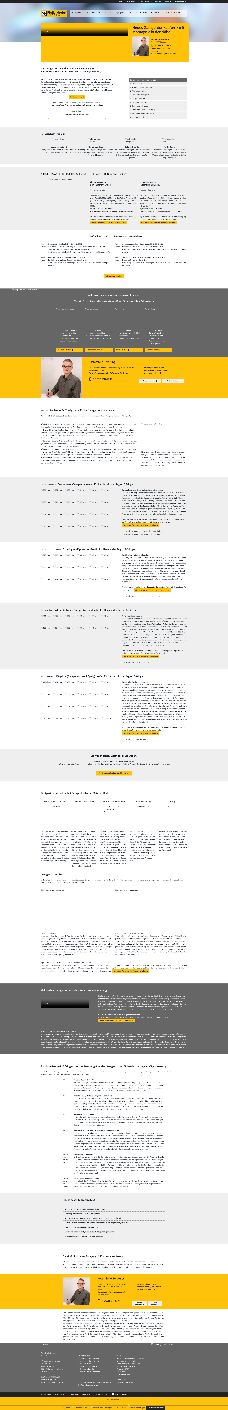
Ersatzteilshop (174, 12)
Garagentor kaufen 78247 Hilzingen (143, 1334)
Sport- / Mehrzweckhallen (97, 12)
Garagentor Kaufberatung (89, 1358)
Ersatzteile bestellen (87, 1369)
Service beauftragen (137, 1408)
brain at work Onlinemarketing (114, 1399)
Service (157, 12)
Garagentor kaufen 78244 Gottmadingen (114, 1334)
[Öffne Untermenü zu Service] (163, 12)
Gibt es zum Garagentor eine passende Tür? (81, 1227)
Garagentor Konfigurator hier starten (115, 773)
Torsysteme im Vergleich (89, 1361)
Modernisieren (85, 1364)
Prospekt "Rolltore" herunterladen (136, 662)
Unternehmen (129, 1)
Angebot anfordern (139, 117)
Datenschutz (157, 1)
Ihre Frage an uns (123, 1374)
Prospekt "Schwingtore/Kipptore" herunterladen (142, 596)
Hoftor (146, 12)
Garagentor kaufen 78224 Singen (138, 1336)
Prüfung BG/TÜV (123, 1369)
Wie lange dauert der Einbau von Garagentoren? (83, 1214)
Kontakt (147, 1)
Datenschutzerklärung (125, 1382)
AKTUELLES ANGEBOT (140, 83)
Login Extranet (101, 1394)
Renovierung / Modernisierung (128, 1364)
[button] (69, 330)
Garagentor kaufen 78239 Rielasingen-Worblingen (105, 1336)
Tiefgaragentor (120, 12)
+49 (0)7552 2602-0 (54, 1377)
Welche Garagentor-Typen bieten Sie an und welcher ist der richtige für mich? (94, 1218)
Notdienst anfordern (156, 1408)
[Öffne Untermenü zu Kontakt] (151, 1)
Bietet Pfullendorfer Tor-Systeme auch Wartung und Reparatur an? (90, 1232)
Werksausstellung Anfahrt (126, 1361)
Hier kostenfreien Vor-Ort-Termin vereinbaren (109, 222)
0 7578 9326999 (163, 45)
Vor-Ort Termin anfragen (102, 1408)
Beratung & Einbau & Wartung (143, 110)
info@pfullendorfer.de (54, 1382)
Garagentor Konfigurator (141, 95)
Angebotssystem (120, 1394)
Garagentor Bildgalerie (88, 1366)
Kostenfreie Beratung (161, 40)
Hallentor (133, 12)
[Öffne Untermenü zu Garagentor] (84, 12)
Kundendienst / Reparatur (126, 1366)
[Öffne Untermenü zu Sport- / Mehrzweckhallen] (110, 12)
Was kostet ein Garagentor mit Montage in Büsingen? (85, 1209)
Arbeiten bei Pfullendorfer (90, 1372)
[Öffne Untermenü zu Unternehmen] (134, 1)
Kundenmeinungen (77, 97)
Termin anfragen (157, 53)
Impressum (167, 1)
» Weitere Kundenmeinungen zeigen (77, 114)
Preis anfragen (170, 53)
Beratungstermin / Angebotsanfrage (130, 1358)
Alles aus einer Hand (139, 91)
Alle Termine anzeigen (114, 276)
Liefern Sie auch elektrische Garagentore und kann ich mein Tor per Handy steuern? (96, 1223)
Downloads (121, 1372)
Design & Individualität (140, 98)
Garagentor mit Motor (140, 106)
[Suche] (184, 12)
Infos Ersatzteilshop (180, 1)
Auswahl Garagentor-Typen (142, 87)
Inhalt (67, 1408)
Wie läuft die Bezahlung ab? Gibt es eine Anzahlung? (84, 1236)
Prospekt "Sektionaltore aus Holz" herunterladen (142, 534)
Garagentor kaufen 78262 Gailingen (83, 1334)
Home (120, 1)
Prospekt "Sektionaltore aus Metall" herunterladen (143, 531)
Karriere (140, 1)
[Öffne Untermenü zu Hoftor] (151, 12)
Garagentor (76, 12)
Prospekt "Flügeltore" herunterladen (137, 739)
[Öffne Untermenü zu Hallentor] (140, 12)
